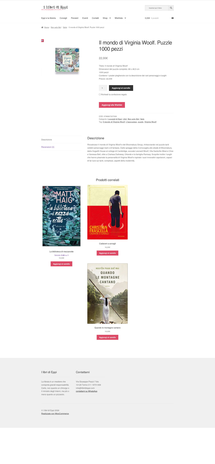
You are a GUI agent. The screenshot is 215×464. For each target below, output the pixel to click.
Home (46, 27)
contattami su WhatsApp (86, 391)
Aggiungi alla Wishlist (112, 104)
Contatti (95, 18)
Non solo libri (56, 27)
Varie (65, 27)
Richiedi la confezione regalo (114, 94)
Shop (105, 18)
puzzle (140, 122)
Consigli (63, 18)
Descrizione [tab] (46, 139)
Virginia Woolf (150, 122)
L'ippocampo (131, 122)
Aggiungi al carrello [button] (61, 264)
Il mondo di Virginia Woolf (114, 122)
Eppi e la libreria (48, 18)
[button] (42, 40)
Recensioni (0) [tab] (47, 146)
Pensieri (74, 18)
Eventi (85, 18)
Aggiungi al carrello (121, 88)
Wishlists (119, 18)
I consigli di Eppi (115, 119)
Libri (125, 119)
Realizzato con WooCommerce (55, 413)
